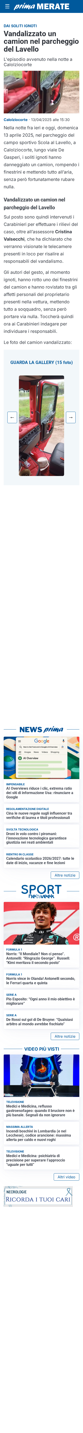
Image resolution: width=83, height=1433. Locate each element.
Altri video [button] (66, 1177)
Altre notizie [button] (65, 875)
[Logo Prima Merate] (41, 6)
